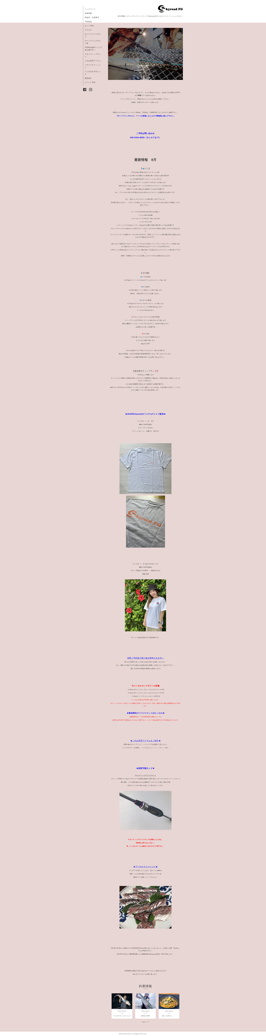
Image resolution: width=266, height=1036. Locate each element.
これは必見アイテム (93, 61)
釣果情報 (88, 13)
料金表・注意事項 (92, 17)
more (144, 1022)
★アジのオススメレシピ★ (145, 867)
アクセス (88, 30)
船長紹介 (88, 78)
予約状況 (88, 21)
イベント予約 (90, 82)
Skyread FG (128, 1034)
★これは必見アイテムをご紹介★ (145, 741)
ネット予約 (89, 26)
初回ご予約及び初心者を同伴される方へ (145, 658)
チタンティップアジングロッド (145, 775)
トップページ (90, 9)
